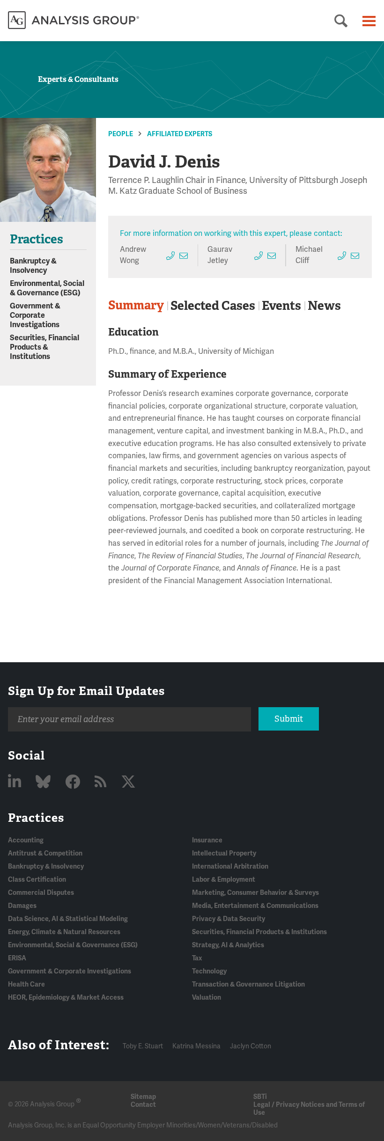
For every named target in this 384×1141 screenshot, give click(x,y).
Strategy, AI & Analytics (228, 945)
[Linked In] (16, 782)
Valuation (206, 998)
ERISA (17, 958)
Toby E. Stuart (143, 1046)
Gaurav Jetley (219, 255)
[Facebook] (74, 782)
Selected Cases (212, 306)
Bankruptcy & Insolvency (33, 265)
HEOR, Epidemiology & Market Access (66, 998)
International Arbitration (230, 866)
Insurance (207, 840)
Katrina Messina (196, 1046)
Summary (136, 305)
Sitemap (143, 1097)
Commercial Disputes (41, 893)
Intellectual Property (224, 853)
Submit (288, 719)
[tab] (137, 306)
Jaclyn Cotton (250, 1046)
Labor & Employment (223, 880)
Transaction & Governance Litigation (248, 984)
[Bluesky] (45, 782)
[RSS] (102, 782)
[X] (128, 782)
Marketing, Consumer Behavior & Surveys (255, 893)
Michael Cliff (309, 255)
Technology (209, 971)
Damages (22, 906)
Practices (36, 817)
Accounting (26, 840)
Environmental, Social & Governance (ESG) (47, 288)
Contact (143, 1105)
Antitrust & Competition (45, 853)
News (324, 306)
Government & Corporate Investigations (35, 315)
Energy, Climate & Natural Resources (64, 932)
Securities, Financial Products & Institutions (44, 347)
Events (281, 306)
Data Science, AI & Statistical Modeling (68, 919)
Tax (197, 958)
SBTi (260, 1097)
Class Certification (37, 880)
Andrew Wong (133, 255)
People (120, 134)
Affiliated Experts (179, 134)
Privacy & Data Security (228, 919)
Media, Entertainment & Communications (255, 906)
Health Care (26, 984)
